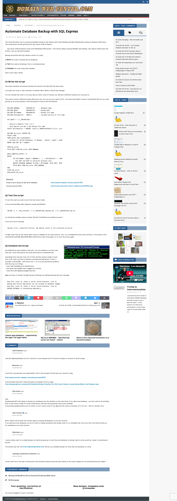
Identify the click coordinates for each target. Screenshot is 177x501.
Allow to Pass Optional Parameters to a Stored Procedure (93, 339)
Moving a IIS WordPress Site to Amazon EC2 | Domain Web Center (32, 476)
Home (5, 15)
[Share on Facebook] (10, 298)
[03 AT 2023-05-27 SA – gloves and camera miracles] (120, 244)
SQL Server (34, 37)
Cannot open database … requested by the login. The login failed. (21, 336)
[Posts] (118, 33)
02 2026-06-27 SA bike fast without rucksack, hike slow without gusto (128, 58)
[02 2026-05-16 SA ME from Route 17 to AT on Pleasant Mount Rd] (135, 250)
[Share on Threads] (104, 298)
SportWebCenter (52, 15)
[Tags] (129, 33)
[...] (128, 312)
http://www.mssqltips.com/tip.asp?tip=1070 (67, 182)
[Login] (143, 2)
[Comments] (140, 33)
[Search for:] (136, 19)
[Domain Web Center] (50, 13)
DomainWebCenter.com (20, 499)
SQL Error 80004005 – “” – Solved (55, 339)
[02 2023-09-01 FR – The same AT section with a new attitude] (128, 237)
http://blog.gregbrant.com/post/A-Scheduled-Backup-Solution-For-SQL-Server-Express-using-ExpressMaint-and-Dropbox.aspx (52, 384)
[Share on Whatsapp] (66, 298)
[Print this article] (57, 298)
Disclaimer (43, 499)
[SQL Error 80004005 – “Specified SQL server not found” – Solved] (57, 328)
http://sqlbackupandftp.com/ (33, 447)
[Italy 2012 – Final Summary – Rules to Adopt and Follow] (139, 244)
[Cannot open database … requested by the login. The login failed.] (21, 326)
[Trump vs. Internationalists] (119, 298)
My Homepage (14, 480)
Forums (79, 15)
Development (23, 15)
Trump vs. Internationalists (136, 288)
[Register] (147, 2)
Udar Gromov (23, 37)
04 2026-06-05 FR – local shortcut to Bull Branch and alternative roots (129, 90)
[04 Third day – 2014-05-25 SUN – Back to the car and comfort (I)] (128, 250)
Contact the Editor (53, 499)
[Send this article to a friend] (47, 298)
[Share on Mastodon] (76, 298)
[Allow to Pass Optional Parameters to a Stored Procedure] (93, 328)
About (86, 15)
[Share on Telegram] (85, 298)
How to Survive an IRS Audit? (125, 85)
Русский (63, 15)
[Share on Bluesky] (95, 298)
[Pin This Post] (38, 298)
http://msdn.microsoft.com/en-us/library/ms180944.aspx (72, 186)
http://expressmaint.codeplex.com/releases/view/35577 (25, 377)
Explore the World (37, 15)
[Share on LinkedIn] (28, 298)
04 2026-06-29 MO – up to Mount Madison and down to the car (128, 46)
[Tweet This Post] (19, 298)
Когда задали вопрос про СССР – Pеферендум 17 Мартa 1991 (127, 69)
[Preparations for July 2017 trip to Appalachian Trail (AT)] (137, 237)
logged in (17, 493)
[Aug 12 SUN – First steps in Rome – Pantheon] (122, 250)
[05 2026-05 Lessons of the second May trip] (130, 244)
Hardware (71, 15)
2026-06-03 (12, 37)
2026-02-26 (133, 292)
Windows (12, 15)
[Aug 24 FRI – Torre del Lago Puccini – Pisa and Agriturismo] (120, 237)
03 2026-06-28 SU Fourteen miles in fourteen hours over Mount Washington (129, 52)
